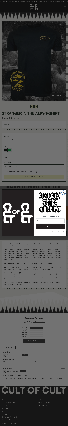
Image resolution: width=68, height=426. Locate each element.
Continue (50, 227)
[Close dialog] (64, 193)
